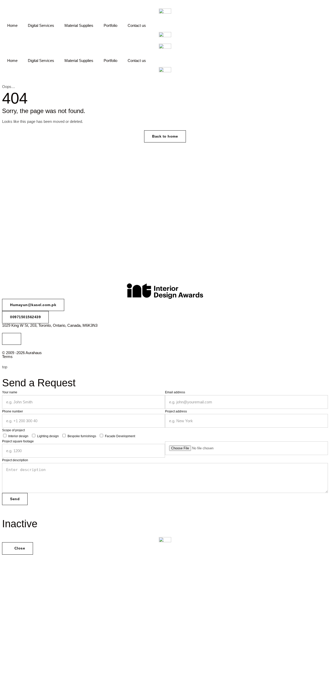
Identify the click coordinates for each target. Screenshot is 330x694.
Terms (7, 356)
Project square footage (18, 441)
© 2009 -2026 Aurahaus (22, 352)
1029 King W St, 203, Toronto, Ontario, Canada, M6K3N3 (49, 325)
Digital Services (41, 25)
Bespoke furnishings (82, 436)
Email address (175, 392)
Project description (15, 460)
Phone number (12, 411)
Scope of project (13, 430)
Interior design (18, 436)
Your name (9, 392)
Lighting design (48, 436)
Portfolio (110, 25)
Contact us (137, 25)
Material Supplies (78, 25)
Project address (176, 411)
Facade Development (120, 436)
